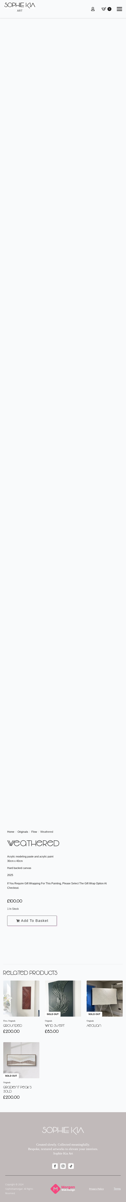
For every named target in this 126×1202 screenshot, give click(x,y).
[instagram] (63, 1166)
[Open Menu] (119, 9)
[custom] (71, 1166)
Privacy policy (96, 1188)
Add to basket (34, 921)
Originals (23, 831)
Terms (117, 1188)
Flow (34, 831)
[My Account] (93, 9)
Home (10, 831)
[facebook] (55, 1166)
